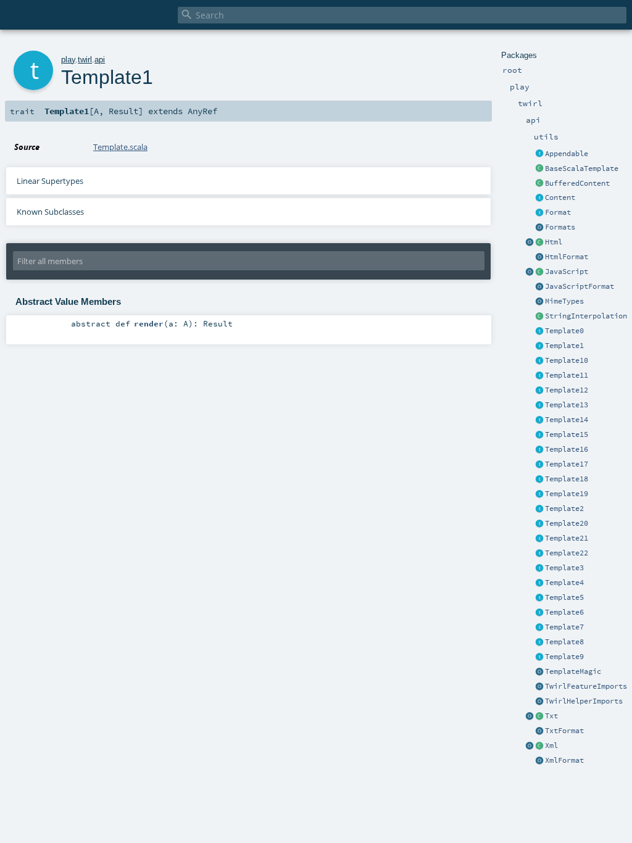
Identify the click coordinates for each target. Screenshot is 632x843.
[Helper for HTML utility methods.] (529, 242)
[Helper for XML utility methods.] (529, 746)
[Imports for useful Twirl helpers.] (539, 702)
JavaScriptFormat (579, 286)
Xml (551, 745)
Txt (551, 716)
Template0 (564, 330)
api (99, 59)
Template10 (566, 360)
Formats (560, 227)
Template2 (564, 508)
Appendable (566, 153)
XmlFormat (564, 760)
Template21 (566, 538)
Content (560, 197)
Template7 (564, 627)
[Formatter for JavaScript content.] (539, 287)
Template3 (564, 567)
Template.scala (120, 146)
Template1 (564, 345)
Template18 (566, 479)
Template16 (566, 449)
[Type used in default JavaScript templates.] (539, 272)
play (68, 59)
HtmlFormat (566, 256)
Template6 (564, 612)
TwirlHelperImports (584, 701)
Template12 (566, 390)
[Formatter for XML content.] (539, 761)
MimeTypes (564, 301)
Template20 (566, 523)
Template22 (566, 553)
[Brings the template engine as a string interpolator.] (539, 317)
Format (558, 212)
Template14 (566, 419)
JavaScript (566, 271)
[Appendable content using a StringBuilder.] (539, 184)
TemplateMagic (573, 671)
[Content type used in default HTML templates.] (539, 242)
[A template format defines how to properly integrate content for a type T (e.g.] (539, 213)
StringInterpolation (586, 316)
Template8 (564, 641)
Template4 (564, 582)
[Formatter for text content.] (539, 731)
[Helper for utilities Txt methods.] (529, 716)
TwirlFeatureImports (586, 686)
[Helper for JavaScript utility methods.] (529, 272)
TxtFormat (564, 730)
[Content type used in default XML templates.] (539, 746)
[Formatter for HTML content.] (539, 257)
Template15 (566, 434)
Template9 (564, 656)
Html (553, 242)
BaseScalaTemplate (581, 168)
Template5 (564, 597)
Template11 (566, 375)
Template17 (566, 464)
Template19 (566, 493)
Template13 (566, 405)
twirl (85, 59)
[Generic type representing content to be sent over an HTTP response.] (539, 198)
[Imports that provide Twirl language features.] (539, 687)
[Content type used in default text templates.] (539, 716)
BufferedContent (577, 183)
